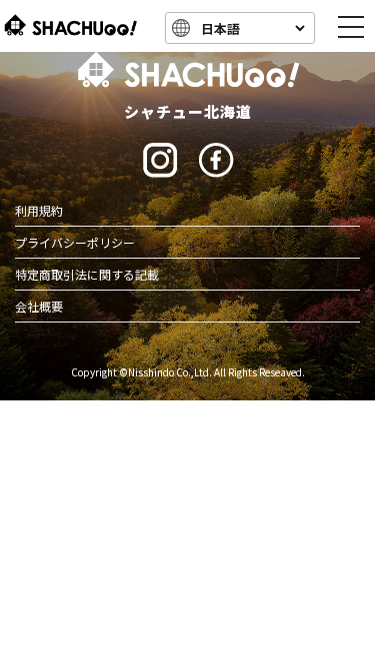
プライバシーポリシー (75, 242)
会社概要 (39, 306)
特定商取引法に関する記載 (87, 274)
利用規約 (39, 210)
